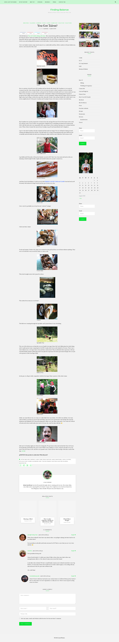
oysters (68, 459)
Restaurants (82, 114)
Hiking (82, 83)
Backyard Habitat (83, 69)
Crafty (80, 57)
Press (54, 2)
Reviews (47, 2)
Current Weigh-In (83, 91)
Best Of (32, 2)
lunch (48, 23)
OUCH (23, 451)
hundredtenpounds (34, 576)
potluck (21, 461)
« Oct (80, 198)
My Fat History (23, 2)
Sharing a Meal (28, 519)
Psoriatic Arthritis (83, 108)
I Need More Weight (67, 519)
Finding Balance (59, 9)
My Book (40, 2)
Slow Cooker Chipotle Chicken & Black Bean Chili (47, 520)
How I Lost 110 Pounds (10, 2)
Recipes (81, 111)
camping (32, 459)
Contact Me (62, 2)
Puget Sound (28, 461)
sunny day (54, 23)
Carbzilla (29, 550)
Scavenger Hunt (37, 461)
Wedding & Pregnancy (86, 85)
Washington (22, 463)
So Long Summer (83, 63)
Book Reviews (83, 119)
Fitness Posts (82, 94)
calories (32, 23)
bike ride (26, 23)
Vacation (61, 23)
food (44, 23)
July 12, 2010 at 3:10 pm (45, 576)
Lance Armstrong (57, 459)
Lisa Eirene (45, 28)
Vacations (68, 23)
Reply (72, 534)
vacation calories (62, 461)
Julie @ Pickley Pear (32, 534)
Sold (80, 66)
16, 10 (80, 60)
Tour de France (46, 461)
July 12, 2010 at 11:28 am (44, 534)
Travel (80, 122)
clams (37, 459)
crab (40, 459)
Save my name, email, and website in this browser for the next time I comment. (41, 618)
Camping (38, 23)
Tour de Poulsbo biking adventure (37, 36)
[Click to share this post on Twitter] (24, 465)
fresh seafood (47, 459)
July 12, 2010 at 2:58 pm (38, 550)
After (22, 459)
